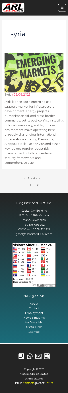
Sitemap (34, 331)
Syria (8, 94)
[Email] (38, 356)
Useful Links (34, 327)
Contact (34, 308)
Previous (32, 178)
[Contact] (47, 356)
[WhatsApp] (30, 356)
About (34, 303)
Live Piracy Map (34, 322)
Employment (34, 313)
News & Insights (34, 317)
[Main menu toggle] (62, 8)
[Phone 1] (21, 356)
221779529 (29, 383)
